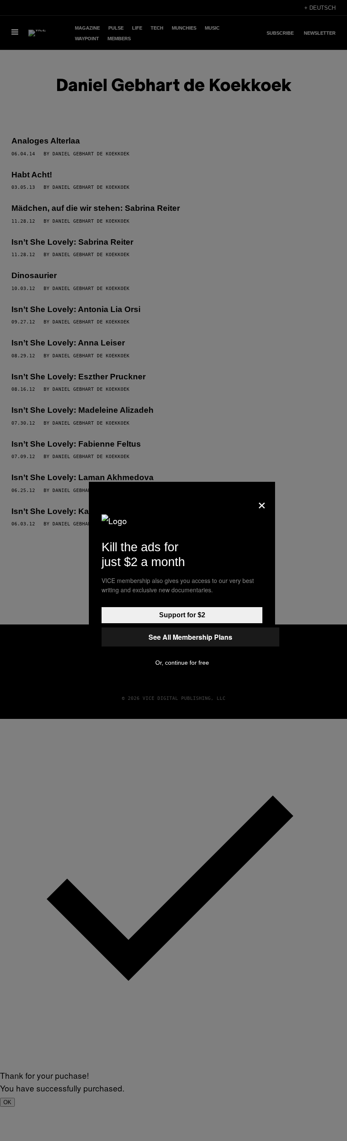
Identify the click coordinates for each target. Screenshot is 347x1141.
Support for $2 (182, 615)
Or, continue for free (182, 662)
